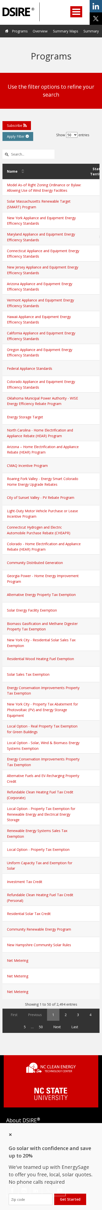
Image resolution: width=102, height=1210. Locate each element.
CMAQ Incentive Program (27, 465)
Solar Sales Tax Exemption (28, 674)
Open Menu (76, 11)
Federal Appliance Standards (29, 368)
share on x (96, 18)
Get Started (70, 1199)
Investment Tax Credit (24, 881)
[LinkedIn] (36, 1190)
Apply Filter (16, 136)
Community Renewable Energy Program (39, 929)
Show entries (72, 135)
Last (74, 1026)
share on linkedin (96, 6)
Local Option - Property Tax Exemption (38, 849)
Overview (40, 31)
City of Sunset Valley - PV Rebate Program (40, 497)
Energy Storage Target (25, 417)
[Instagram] (24, 1190)
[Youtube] (59, 1190)
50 (41, 1026)
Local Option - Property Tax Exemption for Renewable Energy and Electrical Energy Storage (41, 814)
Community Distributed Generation (35, 562)
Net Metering (17, 960)
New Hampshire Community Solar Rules (39, 944)
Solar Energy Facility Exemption (32, 610)
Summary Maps (65, 31)
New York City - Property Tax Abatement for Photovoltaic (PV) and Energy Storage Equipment (42, 710)
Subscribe (15, 125)
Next (57, 1026)
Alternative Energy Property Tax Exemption (41, 594)
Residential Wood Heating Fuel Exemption (40, 658)
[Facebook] (12, 1190)
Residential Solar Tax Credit (29, 913)
